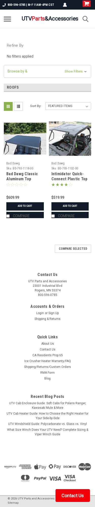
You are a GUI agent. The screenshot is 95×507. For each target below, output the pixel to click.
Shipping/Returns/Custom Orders (47, 367)
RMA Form (47, 372)
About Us (47, 343)
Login (40, 313)
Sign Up (53, 313)
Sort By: (35, 106)
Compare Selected (73, 248)
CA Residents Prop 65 (47, 355)
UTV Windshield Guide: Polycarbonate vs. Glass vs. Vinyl (47, 424)
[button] (47, 71)
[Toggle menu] (7, 18)
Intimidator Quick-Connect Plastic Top (69, 176)
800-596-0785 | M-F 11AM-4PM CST (31, 5)
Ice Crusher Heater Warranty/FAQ (47, 361)
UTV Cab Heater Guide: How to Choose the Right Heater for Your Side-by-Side (47, 416)
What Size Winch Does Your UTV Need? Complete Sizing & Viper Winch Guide (47, 432)
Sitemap (13, 502)
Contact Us (47, 349)
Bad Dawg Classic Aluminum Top (22, 176)
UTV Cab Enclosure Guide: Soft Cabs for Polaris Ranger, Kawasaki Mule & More (47, 405)
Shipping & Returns (47, 319)
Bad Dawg (13, 163)
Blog (47, 378)
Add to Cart (25, 206)
